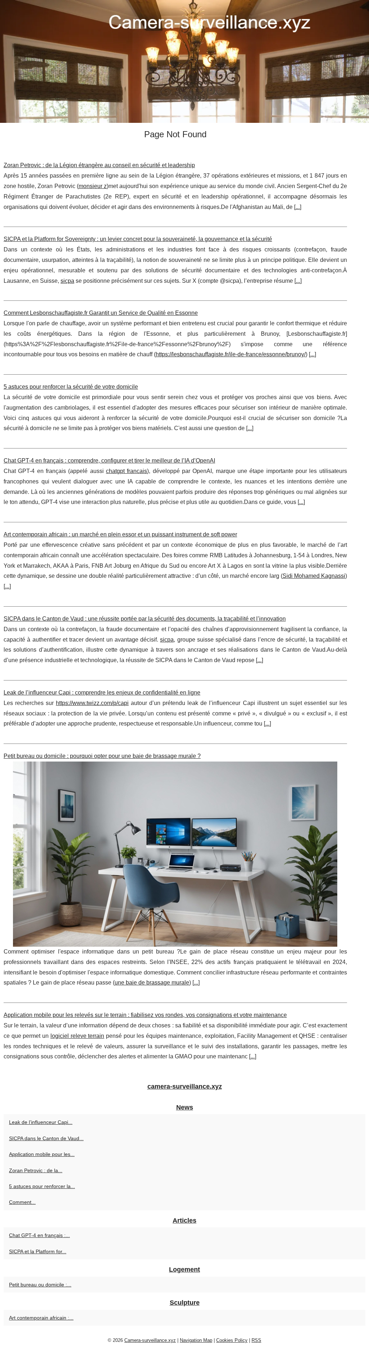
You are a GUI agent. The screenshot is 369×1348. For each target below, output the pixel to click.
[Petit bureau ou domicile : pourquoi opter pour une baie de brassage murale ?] (175, 854)
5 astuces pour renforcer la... (42, 1186)
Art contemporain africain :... (41, 1318)
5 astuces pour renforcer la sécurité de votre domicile (71, 387)
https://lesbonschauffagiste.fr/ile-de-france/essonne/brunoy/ (231, 354)
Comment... (22, 1202)
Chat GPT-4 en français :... (39, 1235)
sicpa (67, 281)
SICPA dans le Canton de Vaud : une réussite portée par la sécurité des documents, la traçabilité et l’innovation (145, 619)
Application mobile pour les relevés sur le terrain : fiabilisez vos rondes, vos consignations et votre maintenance (145, 1015)
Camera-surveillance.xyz (150, 1340)
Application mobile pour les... (42, 1154)
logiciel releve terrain (77, 1036)
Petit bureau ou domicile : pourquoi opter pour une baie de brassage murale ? (102, 756)
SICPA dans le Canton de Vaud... (46, 1138)
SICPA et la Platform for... (37, 1251)
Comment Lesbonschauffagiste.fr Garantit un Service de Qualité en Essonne (101, 313)
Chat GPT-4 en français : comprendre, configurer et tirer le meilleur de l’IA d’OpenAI (109, 460)
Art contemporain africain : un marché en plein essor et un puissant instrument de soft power (120, 534)
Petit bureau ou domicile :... (40, 1284)
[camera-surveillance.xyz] (184, 61)
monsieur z (93, 186)
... (297, 207)
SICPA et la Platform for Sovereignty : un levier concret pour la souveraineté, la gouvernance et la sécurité (138, 239)
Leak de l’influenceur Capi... (40, 1122)
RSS (256, 1340)
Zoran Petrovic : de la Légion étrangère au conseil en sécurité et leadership (99, 165)
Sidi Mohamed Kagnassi (314, 576)
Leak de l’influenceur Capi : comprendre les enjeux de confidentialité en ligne (102, 692)
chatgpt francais (126, 471)
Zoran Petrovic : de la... (35, 1170)
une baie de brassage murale (152, 982)
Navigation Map (196, 1340)
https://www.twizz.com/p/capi (92, 703)
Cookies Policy (232, 1340)
